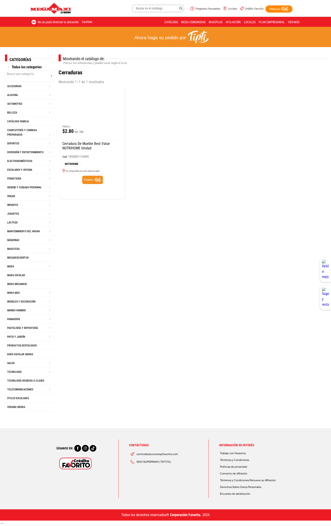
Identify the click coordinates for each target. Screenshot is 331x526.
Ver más (293, 22)
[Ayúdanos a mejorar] (325, 270)
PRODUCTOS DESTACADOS (22, 345)
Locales (232, 8)
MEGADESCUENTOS (18, 257)
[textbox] (29, 74)
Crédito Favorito (254, 8)
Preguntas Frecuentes (207, 8)
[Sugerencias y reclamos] (325, 297)
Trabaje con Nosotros (233, 453)
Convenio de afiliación (233, 473)
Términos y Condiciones (234, 460)
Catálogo (171, 22)
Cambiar (87, 22)
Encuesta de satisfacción (235, 494)
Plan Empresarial (272, 22)
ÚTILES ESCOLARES (18, 398)
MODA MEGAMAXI (17, 284)
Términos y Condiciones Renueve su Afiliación (248, 480)
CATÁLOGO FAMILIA (18, 121)
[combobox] (29, 76)
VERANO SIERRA (16, 407)
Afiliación (233, 22)
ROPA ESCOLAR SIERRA (20, 354)
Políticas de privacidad (233, 467)
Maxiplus (215, 22)
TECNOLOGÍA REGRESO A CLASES (25, 380)
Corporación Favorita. (186, 515)
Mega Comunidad (193, 22)
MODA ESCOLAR (16, 275)
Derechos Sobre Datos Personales (240, 487)
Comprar (88, 179)
